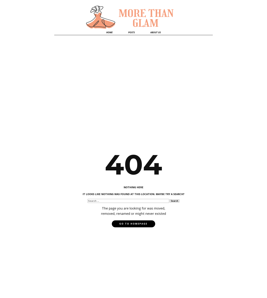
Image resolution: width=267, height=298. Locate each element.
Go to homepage (133, 223)
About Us (155, 32)
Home (109, 32)
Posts (131, 32)
